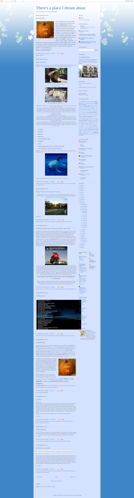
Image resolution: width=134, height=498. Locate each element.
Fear (65, 335)
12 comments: (53, 219)
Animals (40, 183)
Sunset (83, 124)
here (60, 178)
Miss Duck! (81, 259)
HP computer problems (59, 288)
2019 (81, 188)
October (83, 208)
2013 (81, 199)
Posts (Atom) (59, 481)
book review (91, 129)
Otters (69, 183)
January (83, 241)
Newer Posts (39, 476)
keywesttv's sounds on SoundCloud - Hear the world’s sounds (88, 42)
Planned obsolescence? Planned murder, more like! (53, 228)
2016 (81, 194)
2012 (81, 201)
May (82, 234)
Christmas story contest (84, 103)
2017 (81, 192)
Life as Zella (83, 177)
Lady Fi (82, 163)
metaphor (72, 335)
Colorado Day (46, 441)
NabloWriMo (40, 18)
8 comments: (52, 390)
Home (56, 476)
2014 (81, 197)
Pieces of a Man (91, 119)
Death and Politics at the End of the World (55, 335)
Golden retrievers (61, 183)
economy (85, 130)
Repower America (83, 324)
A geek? (38, 399)
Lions (66, 183)
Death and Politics (43, 335)
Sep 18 (84, 218)
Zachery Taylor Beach (83, 129)
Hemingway (89, 109)
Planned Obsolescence (71, 288)
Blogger (79, 495)
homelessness (59, 470)
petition (91, 132)
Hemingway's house (90, 110)
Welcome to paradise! (43, 448)
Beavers (44, 183)
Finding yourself (54, 183)
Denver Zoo (92, 106)
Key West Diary (93, 113)
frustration (52, 288)
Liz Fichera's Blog (84, 170)
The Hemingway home (84, 57)
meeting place (41, 296)
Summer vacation (68, 221)
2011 (81, 202)
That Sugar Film (82, 308)
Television (87, 124)
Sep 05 (84, 225)
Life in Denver (57, 221)
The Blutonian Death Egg (92, 267)
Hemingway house (95, 109)
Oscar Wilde (85, 119)
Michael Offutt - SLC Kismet (86, 148)
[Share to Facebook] (62, 53)
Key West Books (88, 113)
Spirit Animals (41, 62)
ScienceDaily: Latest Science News (82, 265)
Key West (65, 470)
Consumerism (47, 288)
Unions (69, 441)
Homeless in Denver (52, 470)
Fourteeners (41, 221)
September (83, 209)
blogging (41, 392)
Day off (40, 421)
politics (95, 132)
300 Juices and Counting (85, 330)
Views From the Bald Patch (86, 155)
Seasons (62, 221)
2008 (81, 247)
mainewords (83, 159)
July (82, 231)
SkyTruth (81, 315)
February (83, 240)
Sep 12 (84, 222)
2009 (81, 245)
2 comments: (52, 439)
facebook (94, 130)
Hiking (46, 221)
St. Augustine (82, 123)
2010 (81, 244)
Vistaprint (86, 94)
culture (80, 130)
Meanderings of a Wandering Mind (87, 34)
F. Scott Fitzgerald (87, 108)
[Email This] (58, 53)
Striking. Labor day (64, 441)
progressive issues (83, 133)
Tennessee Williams (93, 124)
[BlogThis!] (59, 53)
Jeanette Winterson (86, 112)
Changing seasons (89, 101)
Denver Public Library (58, 421)
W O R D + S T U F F (84, 174)
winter (80, 135)
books (96, 129)
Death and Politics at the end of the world (87, 87)
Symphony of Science (44, 422)
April (82, 236)
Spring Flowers (95, 121)
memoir (80, 132)
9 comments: (52, 287)
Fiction (68, 335)
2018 (81, 190)
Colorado (41, 441)
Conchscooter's (50, 103)
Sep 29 (84, 211)
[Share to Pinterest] (63, 53)
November (83, 206)
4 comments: (52, 53)
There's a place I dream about (60, 8)
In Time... (46, 194)
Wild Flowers (88, 128)
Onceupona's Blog (84, 30)
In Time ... (82, 152)
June (82, 233)
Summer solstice (88, 123)
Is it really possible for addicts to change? (88, 35)
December (83, 204)
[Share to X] (60, 53)
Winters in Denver (45, 472)
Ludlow (50, 441)
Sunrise (80, 124)
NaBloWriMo (63, 25)
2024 (81, 185)
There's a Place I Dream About (85, 83)
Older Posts (73, 476)
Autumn (80, 101)
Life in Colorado (51, 221)
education (89, 130)
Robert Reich (82, 287)
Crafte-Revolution (50, 353)
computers (41, 288)
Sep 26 (84, 215)
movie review (86, 132)
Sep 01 (84, 227)
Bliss (83, 101)
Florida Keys (84, 109)
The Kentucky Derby (87, 125)
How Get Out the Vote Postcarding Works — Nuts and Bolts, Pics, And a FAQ (82, 280)
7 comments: (52, 181)
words (82, 135)
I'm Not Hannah (64, 351)
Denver (52, 421)
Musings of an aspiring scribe (86, 166)
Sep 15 (84, 220)
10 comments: (53, 419)
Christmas (95, 101)
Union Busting (41, 429)
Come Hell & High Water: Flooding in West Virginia (82, 317)
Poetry (96, 119)
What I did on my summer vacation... (48, 192)
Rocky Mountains (83, 120)
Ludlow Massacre (56, 441)
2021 (81, 187)
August (83, 229)
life (65, 288)
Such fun (82, 32)
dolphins (48, 183)
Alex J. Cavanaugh (91, 254)
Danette (81, 18)
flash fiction (45, 470)
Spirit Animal (41, 184)
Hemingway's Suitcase (82, 110)
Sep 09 (84, 223)
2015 (81, 195)
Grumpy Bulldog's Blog (92, 261)
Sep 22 (84, 216)
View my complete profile (84, 19)
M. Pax (81, 145)
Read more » (38, 216)
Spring (90, 121)
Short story (94, 120)
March (82, 238)
